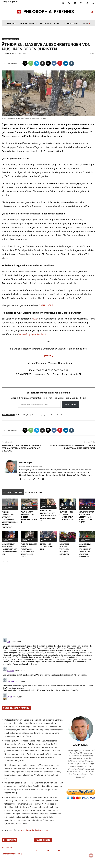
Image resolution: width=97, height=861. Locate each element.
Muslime (51, 415)
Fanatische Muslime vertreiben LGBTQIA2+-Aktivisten (64, 549)
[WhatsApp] (30, 63)
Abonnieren (70, 404)
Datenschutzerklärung (12, 854)
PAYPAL (48, 356)
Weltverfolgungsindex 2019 (32, 334)
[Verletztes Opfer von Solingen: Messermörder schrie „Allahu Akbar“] (87, 504)
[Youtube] (74, 3)
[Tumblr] (71, 63)
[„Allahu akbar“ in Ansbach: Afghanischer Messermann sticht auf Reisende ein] (87, 536)
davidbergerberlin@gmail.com (34, 830)
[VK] (54, 63)
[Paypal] (35, 479)
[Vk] (86, 3)
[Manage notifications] (91, 855)
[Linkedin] (65, 63)
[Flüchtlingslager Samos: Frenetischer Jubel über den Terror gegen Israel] (29, 536)
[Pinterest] (81, 3)
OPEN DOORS (46, 305)
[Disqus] (48, 600)
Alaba (18, 415)
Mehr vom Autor (33, 492)
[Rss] (93, 3)
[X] (25, 63)
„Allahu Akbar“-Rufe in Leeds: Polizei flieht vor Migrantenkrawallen (10, 549)
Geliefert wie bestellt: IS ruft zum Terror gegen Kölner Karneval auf (48, 516)
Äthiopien (26, 415)
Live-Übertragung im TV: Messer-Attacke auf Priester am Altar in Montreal (72, 446)
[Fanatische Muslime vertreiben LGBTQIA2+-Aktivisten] (67, 536)
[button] (92, 12)
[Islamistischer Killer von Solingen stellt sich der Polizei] (67, 504)
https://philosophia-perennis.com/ (30, 466)
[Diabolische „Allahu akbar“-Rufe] (48, 536)
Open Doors (61, 415)
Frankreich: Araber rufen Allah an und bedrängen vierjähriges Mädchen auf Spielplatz (22, 448)
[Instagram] (62, 3)
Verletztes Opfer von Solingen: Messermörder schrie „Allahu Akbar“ (86, 517)
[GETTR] (26, 479)
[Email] (48, 63)
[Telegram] (36, 63)
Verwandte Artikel (12, 492)
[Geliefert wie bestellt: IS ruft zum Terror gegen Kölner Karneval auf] (48, 503)
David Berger (10, 53)
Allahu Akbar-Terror (11, 39)
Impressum (7, 847)
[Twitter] (69, 3)
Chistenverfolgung (38, 415)
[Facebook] (21, 479)
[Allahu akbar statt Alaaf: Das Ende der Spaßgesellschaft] (29, 504)
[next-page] (7, 561)
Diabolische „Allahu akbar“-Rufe (47, 546)
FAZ (35, 318)
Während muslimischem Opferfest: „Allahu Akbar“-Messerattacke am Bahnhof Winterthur (10, 519)
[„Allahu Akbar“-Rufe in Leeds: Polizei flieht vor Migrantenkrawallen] (10, 536)
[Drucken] (42, 63)
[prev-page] (3, 561)
